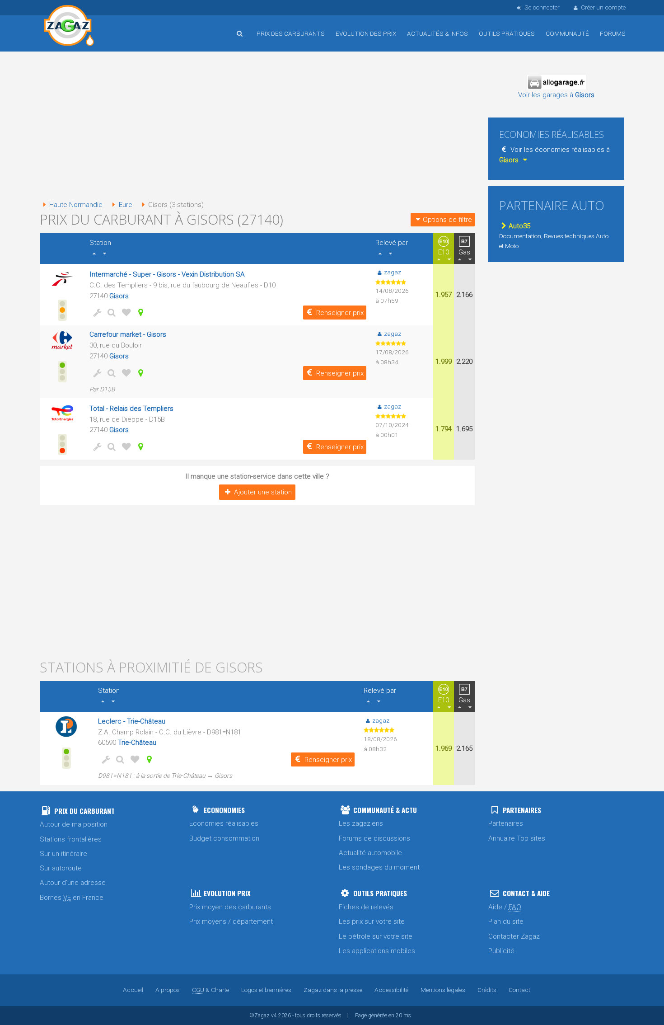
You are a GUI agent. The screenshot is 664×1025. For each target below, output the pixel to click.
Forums (613, 33)
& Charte (210, 989)
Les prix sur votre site (372, 921)
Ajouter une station (263, 492)
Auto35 (519, 226)
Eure (125, 205)
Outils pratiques (507, 33)
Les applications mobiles (377, 951)
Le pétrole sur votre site (375, 936)
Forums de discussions (374, 838)
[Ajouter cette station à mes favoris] (124, 312)
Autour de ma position (74, 824)
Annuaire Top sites (516, 838)
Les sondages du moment (379, 867)
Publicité (501, 951)
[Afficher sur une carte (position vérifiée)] (139, 312)
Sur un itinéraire (63, 854)
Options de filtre (447, 220)
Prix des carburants (291, 33)
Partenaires (505, 823)
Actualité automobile (370, 853)
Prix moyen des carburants (230, 907)
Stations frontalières (71, 839)
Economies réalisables (223, 823)
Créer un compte (603, 7)
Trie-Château (137, 742)
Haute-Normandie (76, 205)
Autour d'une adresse (73, 883)
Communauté (567, 33)
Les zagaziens (361, 823)
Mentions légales (443, 989)
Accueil (69, 27)
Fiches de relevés (366, 907)
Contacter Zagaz (514, 936)
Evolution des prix (366, 33)
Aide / (504, 907)
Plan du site (506, 921)
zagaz (392, 272)
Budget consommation (224, 838)
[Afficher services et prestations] (95, 312)
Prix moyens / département (231, 921)
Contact (519, 989)
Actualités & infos (437, 33)
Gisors (119, 296)
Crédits (486, 989)
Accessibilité (391, 989)
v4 (274, 1015)
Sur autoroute (61, 868)
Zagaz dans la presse (333, 989)
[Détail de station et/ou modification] (110, 312)
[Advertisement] (257, 126)
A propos (167, 989)
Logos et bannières (266, 989)
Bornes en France (71, 897)
